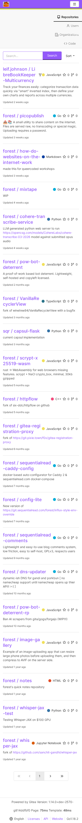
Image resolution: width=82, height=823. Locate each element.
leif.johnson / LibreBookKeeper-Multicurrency (19, 74)
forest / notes (17, 680)
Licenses (34, 818)
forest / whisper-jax (16, 743)
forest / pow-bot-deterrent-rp (21, 609)
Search (52, 55)
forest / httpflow (20, 399)
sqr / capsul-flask (21, 331)
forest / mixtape (20, 189)
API (46, 818)
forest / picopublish (23, 115)
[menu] (16, 819)
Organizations (69, 34)
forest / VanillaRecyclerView (21, 301)
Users (75, 26)
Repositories (70, 17)
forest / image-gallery (21, 642)
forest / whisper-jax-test (23, 710)
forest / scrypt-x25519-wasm (20, 360)
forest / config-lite (22, 499)
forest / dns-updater (24, 571)
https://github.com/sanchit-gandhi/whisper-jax (45, 752)
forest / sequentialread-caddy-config (27, 465)
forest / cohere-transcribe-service (24, 219)
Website (57, 818)
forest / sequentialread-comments (27, 537)
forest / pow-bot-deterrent (21, 264)
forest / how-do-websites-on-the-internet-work (21, 156)
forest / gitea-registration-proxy (21, 428)
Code (72, 43)
